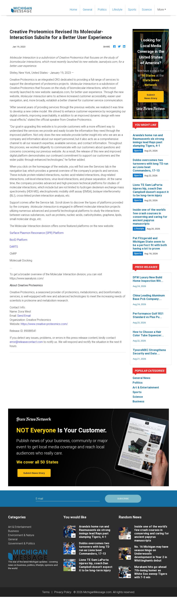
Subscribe (123, 498)
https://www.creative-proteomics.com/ (44, 324)
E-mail (39, 498)
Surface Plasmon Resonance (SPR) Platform (37, 232)
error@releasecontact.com (26, 342)
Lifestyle (117, 9)
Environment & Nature (21, 535)
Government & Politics (21, 543)
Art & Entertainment (19, 527)
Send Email (24, 315)
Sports (132, 9)
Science (147, 9)
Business (13, 531)
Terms (46, 592)
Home (75, 9)
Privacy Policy (62, 592)
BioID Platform (18, 239)
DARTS (14, 246)
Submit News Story (150, 96)
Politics (102, 9)
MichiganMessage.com (97, 592)
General (87, 9)
